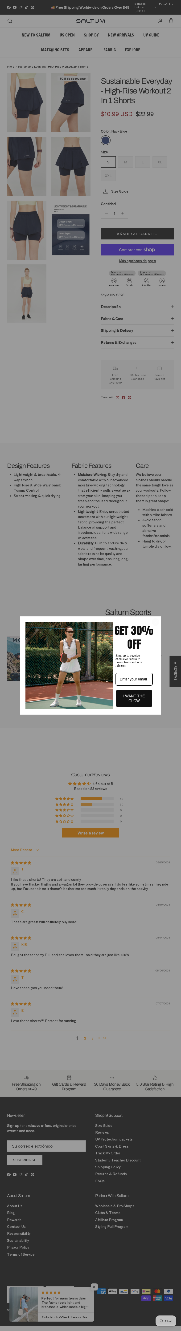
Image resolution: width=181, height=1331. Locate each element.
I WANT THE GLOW (134, 698)
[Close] (155, 622)
